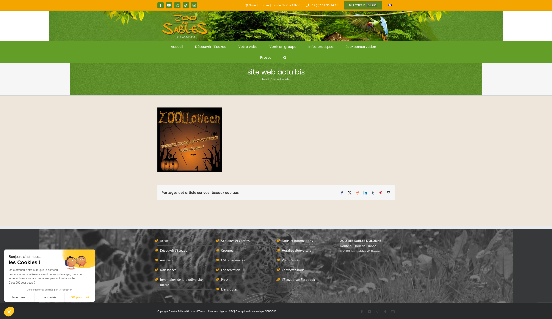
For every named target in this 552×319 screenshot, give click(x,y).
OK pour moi (80, 297)
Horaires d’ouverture (296, 250)
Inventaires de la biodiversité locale (181, 282)
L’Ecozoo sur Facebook (298, 279)
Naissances (168, 270)
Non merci (19, 297)
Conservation (230, 270)
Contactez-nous (293, 270)
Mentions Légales (217, 311)
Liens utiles (229, 289)
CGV (231, 311)
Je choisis (49, 297)
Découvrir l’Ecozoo (173, 250)
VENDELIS (270, 311)
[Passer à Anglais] (390, 5)
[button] (285, 57)
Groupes (227, 250)
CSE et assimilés (233, 260)
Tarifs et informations (297, 240)
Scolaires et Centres (235, 240)
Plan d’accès (291, 260)
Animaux (166, 260)
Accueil (165, 240)
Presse (225, 279)
